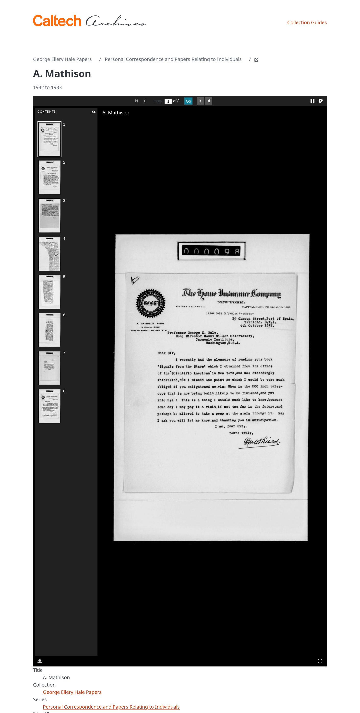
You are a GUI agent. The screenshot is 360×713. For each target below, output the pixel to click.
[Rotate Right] (116, 122)
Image (158, 101)
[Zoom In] (102, 122)
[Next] (319, 387)
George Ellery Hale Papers (62, 59)
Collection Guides (307, 22)
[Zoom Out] (109, 122)
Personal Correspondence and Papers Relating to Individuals (173, 59)
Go (188, 101)
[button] (93, 111)
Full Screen (320, 661)
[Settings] (321, 101)
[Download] (40, 661)
